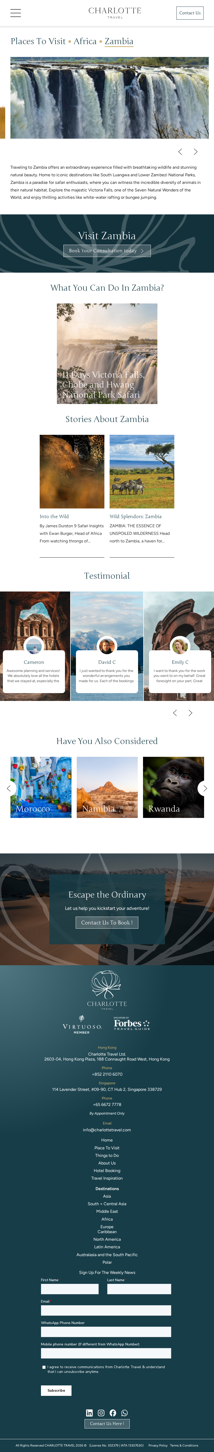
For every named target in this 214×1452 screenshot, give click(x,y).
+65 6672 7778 (107, 1104)
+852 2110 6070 (107, 1074)
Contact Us (190, 13)
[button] (41, 13)
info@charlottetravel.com (107, 1129)
